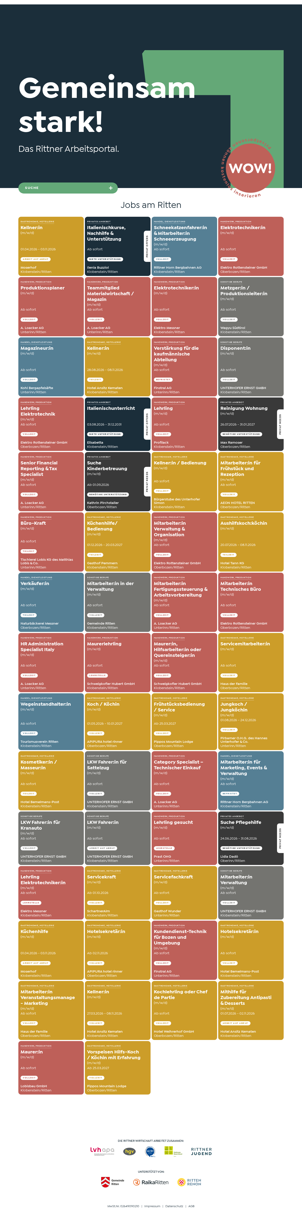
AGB (191, 1206)
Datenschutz (174, 1206)
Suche (32, 187)
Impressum (152, 1206)
